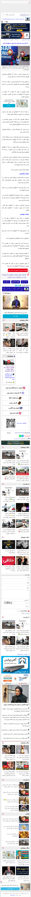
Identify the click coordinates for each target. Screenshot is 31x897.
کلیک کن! (15, 316)
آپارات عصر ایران (14, 413)
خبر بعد (24, 282)
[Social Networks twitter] (18, 285)
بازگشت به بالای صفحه (22, 654)
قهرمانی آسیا (21, 439)
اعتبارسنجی (27, 613)
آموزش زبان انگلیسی (14, 408)
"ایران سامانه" (12, 895)
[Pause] (4, 308)
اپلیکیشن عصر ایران (21, 423)
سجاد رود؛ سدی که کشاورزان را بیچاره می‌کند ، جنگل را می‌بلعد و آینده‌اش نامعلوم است (9, 368)
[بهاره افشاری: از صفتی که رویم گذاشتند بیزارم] (15, 694)
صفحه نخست (27, 39)
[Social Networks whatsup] (20, 285)
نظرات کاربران (15, 282)
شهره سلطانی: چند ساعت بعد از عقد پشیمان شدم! (15, 738)
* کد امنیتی (27, 600)
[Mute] (7, 308)
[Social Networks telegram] (16, 285)
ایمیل (28, 582)
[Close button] (30, 882)
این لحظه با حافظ (13, 398)
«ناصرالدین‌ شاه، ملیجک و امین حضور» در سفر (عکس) (14, 730)
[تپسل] (3, 293)
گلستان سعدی (13, 403)
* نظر (28, 588)
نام (28, 577)
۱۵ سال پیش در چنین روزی (14, 393)
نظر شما (27, 575)
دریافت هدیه (10, 889)
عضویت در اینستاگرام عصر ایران (14, 388)
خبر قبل (7, 282)
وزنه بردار (16, 439)
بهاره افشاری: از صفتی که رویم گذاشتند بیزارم (16, 705)
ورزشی (23, 39)
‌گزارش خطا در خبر (27, 436)
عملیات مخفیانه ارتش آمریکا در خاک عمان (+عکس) (15, 734)
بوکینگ (23, 613)
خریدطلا (9, 106)
